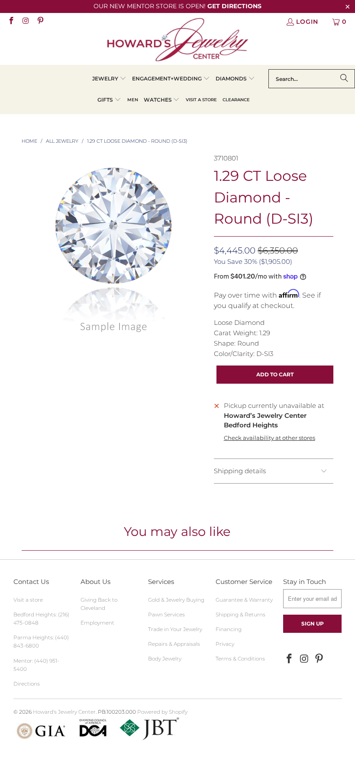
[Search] (344, 78)
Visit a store (28, 599)
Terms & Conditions (240, 658)
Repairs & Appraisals (174, 644)
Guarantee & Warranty (244, 599)
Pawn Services (166, 614)
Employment (97, 622)
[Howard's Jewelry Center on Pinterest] (40, 22)
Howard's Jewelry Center (64, 712)
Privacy (225, 644)
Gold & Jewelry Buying (176, 599)
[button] (109, 79)
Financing (229, 629)
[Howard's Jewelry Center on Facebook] (10, 22)
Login (307, 22)
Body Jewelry (164, 658)
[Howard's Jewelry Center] (177, 41)
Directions (26, 683)
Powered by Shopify (162, 712)
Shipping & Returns (240, 614)
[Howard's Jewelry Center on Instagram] (25, 22)
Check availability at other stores (269, 438)
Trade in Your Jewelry (175, 629)
